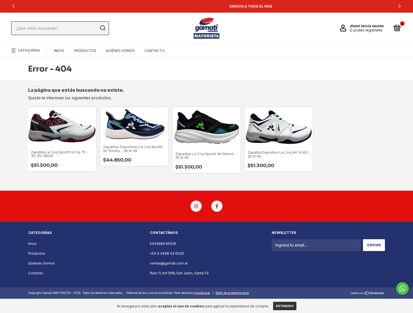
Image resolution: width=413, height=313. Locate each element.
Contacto (154, 51)
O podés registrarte (366, 30)
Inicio (59, 51)
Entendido (285, 306)
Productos (85, 51)
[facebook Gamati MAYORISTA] (217, 206)
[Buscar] (102, 28)
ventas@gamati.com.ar (169, 263)
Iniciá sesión (372, 26)
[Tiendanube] (367, 293)
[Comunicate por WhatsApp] (402, 288)
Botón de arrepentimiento (232, 292)
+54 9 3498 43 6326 (167, 253)
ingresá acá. (202, 292)
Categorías (29, 50)
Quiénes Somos (120, 51)
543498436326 (163, 243)
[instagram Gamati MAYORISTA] (196, 206)
